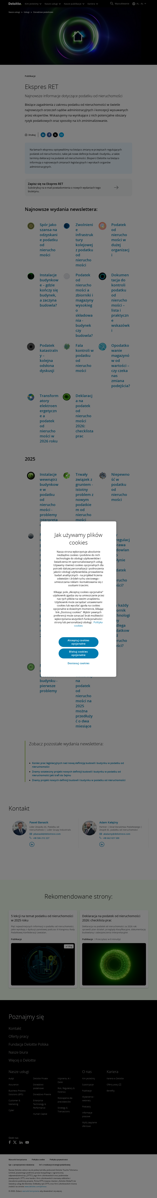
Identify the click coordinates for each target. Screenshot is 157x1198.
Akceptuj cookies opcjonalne (78, 642)
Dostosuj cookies (79, 663)
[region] (78, 599)
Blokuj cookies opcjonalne (78, 653)
